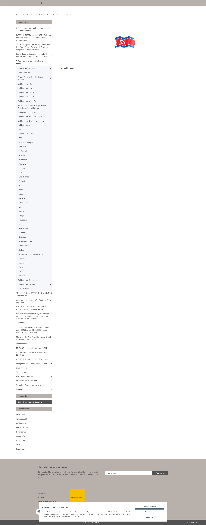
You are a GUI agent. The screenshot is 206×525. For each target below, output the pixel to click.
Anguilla (22, 155)
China (21, 172)
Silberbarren (21, 372)
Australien (23, 164)
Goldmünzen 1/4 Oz (26, 92)
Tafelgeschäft (21, 419)
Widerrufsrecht (22, 436)
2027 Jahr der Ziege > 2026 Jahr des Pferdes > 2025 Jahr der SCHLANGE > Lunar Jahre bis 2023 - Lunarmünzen (32, 330)
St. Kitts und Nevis (26, 241)
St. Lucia (22, 250)
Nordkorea (23, 228)
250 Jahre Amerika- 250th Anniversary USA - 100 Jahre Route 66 (33, 29)
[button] (34, 55)
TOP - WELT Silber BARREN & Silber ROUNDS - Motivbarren (34, 294)
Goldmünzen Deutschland (28, 280)
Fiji (20, 185)
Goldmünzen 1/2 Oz (26, 97)
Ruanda (22, 233)
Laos (21, 207)
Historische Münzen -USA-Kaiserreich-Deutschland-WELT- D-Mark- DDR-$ (31, 308)
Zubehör (19, 389)
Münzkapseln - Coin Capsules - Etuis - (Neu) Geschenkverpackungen (33, 338)
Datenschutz (21, 432)
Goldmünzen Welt (25, 125)
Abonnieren (160, 473)
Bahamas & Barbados (27, 134)
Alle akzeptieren (150, 506)
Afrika (21, 129)
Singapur (22, 237)
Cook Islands (24, 177)
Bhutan (22, 168)
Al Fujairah (23, 151)
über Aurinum (22, 414)
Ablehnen (149, 517)
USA (20, 271)
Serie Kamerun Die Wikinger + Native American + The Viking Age (33, 106)
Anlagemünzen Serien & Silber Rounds (31, 363)
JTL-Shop (194, 522)
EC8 (20, 138)
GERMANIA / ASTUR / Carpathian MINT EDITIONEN (31, 353)
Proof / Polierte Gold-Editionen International (30, 78)
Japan (21, 194)
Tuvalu (21, 267)
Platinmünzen (23, 289)
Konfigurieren (150, 512)
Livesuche (42, 493)
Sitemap (41, 497)
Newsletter (20, 440)
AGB (18, 445)
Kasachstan (23, 202)
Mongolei (22, 215)
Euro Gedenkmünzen (24, 376)
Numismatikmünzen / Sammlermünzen (32, 359)
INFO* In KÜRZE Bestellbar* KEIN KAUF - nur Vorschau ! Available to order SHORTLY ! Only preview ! (34, 37)
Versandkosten (22, 427)
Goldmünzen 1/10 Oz (26, 88)
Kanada (22, 198)
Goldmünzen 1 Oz (25, 84)
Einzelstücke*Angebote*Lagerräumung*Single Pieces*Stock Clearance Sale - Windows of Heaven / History (33, 316)
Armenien (23, 159)
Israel (21, 190)
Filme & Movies (24, 73)
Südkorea (23, 263)
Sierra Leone (24, 245)
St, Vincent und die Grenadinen (31, 254)
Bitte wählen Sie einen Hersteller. (30, 402)
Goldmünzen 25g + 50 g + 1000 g (31, 121)
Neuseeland (23, 220)
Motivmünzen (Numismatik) (27, 381)
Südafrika (22, 258)
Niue (21, 224)
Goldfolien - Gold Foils (27, 112)
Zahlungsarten (22, 423)
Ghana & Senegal (26, 142)
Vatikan (22, 276)
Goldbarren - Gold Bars (27, 68)
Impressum (20, 449)
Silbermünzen (21, 368)
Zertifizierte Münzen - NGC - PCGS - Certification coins (34, 301)
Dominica (23, 181)
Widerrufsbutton (77, 498)
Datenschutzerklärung (79, 472)
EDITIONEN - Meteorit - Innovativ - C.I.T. (31, 348)
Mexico (21, 211)
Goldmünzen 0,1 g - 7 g (27, 101)
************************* (28, 323)
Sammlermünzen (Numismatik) (28, 385)
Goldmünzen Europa (26, 284)
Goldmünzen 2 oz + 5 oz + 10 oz (30, 116)
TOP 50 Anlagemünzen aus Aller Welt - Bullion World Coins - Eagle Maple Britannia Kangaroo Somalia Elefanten (33, 47)
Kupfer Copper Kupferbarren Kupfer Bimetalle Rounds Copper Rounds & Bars (32, 55)
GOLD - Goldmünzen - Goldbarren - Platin (30, 62)
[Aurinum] (41, 3)
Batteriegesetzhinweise (47, 501)
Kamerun (22, 147)
